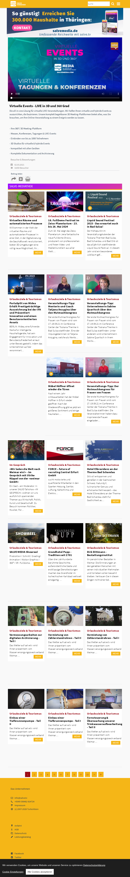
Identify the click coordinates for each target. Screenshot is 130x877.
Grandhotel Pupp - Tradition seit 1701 (60, 553)
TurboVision (33, 809)
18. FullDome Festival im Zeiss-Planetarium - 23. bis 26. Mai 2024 (63, 223)
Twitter (18, 857)
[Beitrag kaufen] (27, 179)
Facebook (19, 853)
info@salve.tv (21, 797)
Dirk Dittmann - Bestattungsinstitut (100, 553)
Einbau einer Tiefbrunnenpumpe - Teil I (64, 719)
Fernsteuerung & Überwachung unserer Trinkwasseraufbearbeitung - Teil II (104, 722)
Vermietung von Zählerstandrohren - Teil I (103, 636)
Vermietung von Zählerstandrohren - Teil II (64, 636)
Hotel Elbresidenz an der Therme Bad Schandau (102, 470)
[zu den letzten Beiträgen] (101, 774)
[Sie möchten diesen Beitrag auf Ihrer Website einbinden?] (20, 179)
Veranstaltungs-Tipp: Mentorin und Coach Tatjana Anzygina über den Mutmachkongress (62, 307)
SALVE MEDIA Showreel (24, 552)
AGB (17, 829)
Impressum (20, 805)
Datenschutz (20, 833)
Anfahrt (18, 825)
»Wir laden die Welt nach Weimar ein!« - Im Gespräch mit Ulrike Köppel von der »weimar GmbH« (25, 475)
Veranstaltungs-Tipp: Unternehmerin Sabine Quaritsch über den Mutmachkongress (101, 307)
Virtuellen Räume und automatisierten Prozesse (26, 222)
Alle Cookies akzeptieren (39, 872)
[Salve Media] (65, 22)
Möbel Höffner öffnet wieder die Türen (61, 387)
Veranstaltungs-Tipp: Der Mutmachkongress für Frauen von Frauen (103, 389)
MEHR (38, 252)
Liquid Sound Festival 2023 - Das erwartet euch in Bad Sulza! (102, 223)
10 (87, 774)
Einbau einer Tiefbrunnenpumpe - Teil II (25, 721)
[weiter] (94, 774)
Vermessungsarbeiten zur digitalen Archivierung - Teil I (26, 638)
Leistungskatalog (23, 836)
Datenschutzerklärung (94, 865)
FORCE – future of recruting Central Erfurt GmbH (63, 472)
